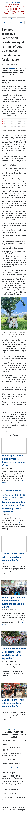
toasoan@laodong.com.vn (14, 767)
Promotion (20, 22)
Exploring (12, 19)
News (4, 19)
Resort (12, 22)
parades (21, 522)
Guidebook (20, 19)
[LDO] (14, 446)
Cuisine (5, 22)
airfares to (12, 68)
